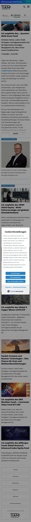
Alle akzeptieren (15, 277)
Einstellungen (15, 273)
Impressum (8, 287)
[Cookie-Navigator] (15, 292)
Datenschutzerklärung (19, 287)
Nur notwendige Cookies (15, 281)
